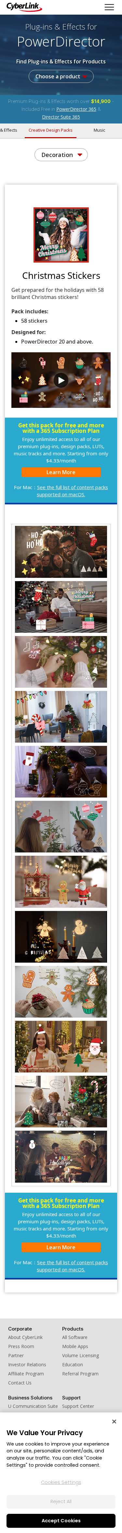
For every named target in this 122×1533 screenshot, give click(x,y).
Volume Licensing (80, 1355)
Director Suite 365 (61, 117)
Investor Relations (27, 1364)
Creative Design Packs (51, 130)
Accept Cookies (61, 1520)
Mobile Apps (75, 1346)
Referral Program (80, 1374)
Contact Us (20, 1383)
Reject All (61, 1501)
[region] (61, 1472)
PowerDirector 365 (76, 109)
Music (99, 130)
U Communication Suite (33, 1406)
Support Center (78, 1406)
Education (72, 1364)
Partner (16, 1355)
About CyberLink (25, 1337)
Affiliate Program (26, 1374)
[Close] (114, 1421)
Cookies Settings (61, 1482)
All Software (75, 1337)
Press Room (21, 1346)
